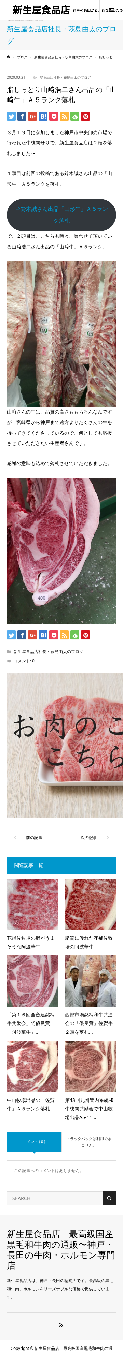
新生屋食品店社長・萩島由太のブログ (62, 77)
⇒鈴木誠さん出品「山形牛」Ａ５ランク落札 (61, 214)
